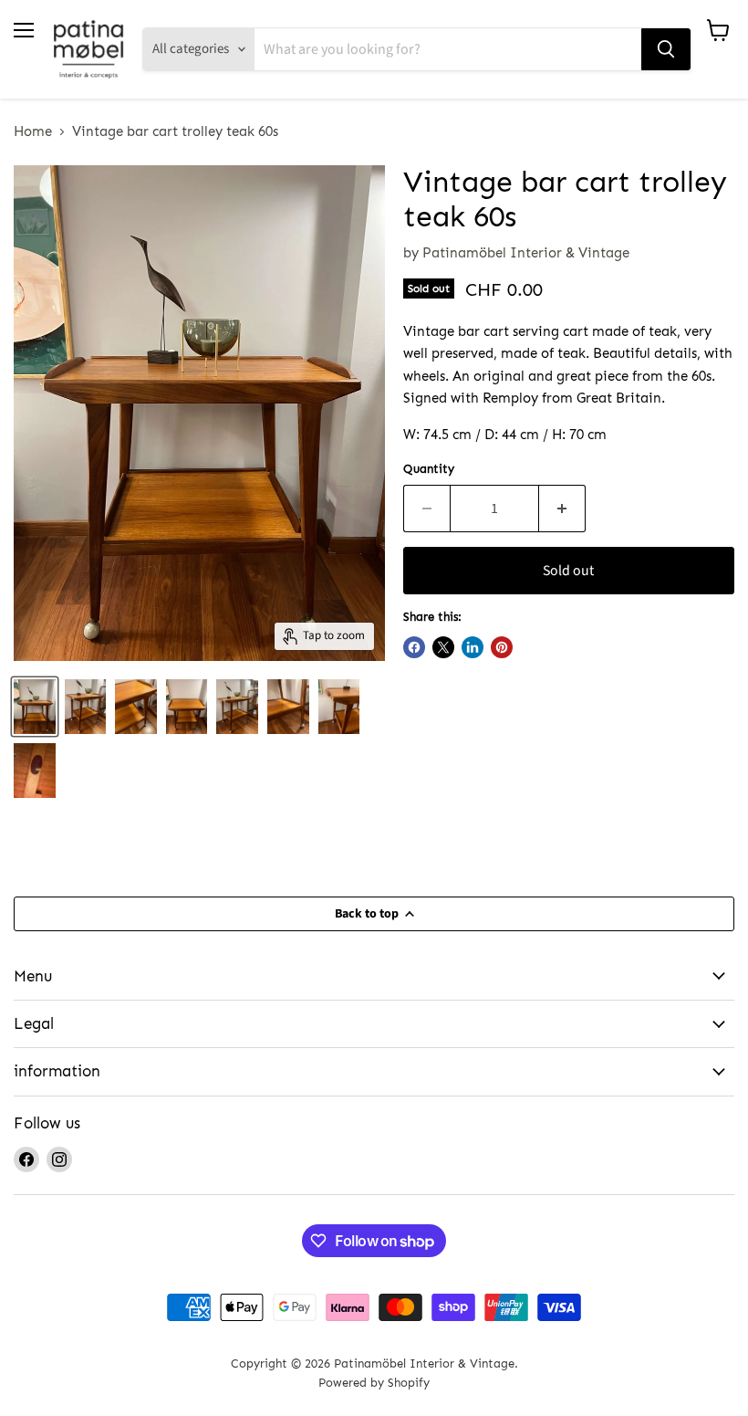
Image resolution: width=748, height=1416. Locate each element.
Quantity (428, 469)
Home (33, 132)
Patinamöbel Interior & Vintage (525, 253)
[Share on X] (443, 647)
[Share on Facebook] (414, 647)
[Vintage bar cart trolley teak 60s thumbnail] (34, 706)
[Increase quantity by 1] (562, 508)
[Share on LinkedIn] (472, 647)
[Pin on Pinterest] (502, 647)
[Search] (666, 49)
